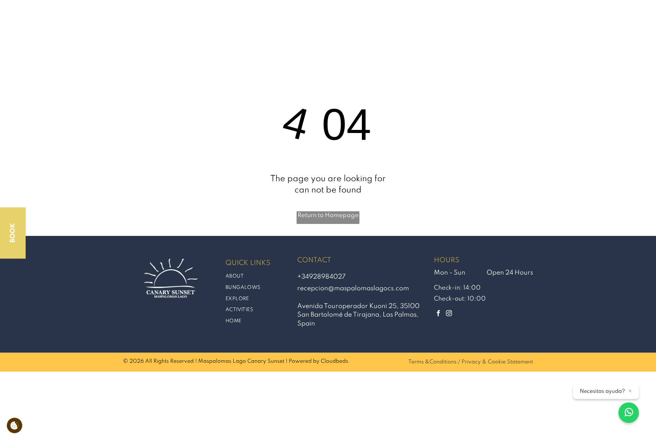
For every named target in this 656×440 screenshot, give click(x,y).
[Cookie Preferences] (14, 425)
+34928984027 (321, 277)
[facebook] (438, 313)
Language (623, 23)
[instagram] (449, 313)
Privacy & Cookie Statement (497, 362)
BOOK (13, 233)
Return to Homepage (328, 215)
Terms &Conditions (432, 362)
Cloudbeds (334, 361)
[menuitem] (321, 24)
